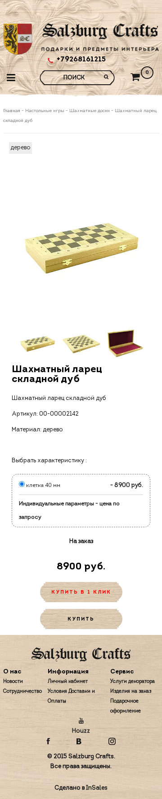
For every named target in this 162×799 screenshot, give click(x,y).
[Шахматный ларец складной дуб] (81, 246)
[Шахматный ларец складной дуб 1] (37, 343)
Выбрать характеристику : (49, 461)
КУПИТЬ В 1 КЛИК (81, 592)
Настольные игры (44, 111)
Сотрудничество (22, 691)
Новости (13, 681)
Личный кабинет (68, 681)
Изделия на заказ (130, 691)
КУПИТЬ (81, 619)
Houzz (81, 731)
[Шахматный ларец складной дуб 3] (125, 343)
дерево (20, 148)
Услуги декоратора (132, 681)
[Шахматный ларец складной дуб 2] (81, 343)
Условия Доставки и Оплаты (71, 696)
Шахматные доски (89, 111)
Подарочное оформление (125, 706)
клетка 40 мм (42, 485)
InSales (97, 788)
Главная (12, 111)
